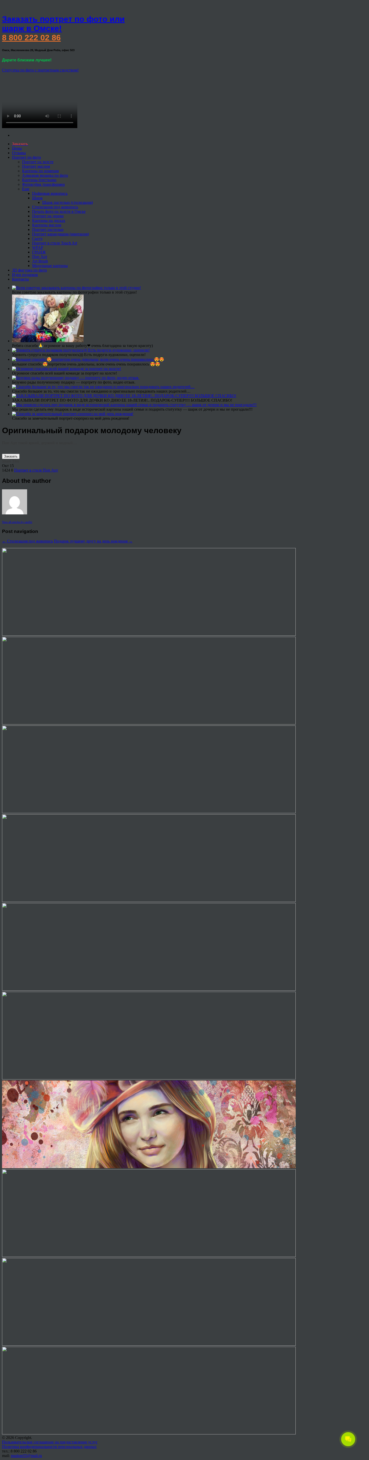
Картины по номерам (40, 171)
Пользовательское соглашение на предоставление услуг (50, 1442)
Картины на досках (48, 220)
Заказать (11, 456)
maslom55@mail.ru (26, 1455)
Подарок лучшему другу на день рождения (93, 541)
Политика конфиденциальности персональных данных (49, 1446)
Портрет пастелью (48, 229)
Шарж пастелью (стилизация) (67, 202)
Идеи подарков (25, 274)
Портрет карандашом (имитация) (60, 234)
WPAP (37, 247)
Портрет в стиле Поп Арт (36, 470)
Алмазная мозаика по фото (45, 175)
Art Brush (40, 261)
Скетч (37, 238)
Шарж (37, 198)
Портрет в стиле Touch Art (54, 243)
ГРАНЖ (39, 252)
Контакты (20, 279)
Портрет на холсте (37, 162)
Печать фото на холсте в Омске (59, 211)
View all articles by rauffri (17, 521)
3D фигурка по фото (29, 270)
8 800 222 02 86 (31, 37)
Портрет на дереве (48, 216)
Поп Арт (39, 256)
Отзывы (19, 153)
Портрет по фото (26, 157)
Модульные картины (50, 265)
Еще (25, 189)
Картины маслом (46, 225)
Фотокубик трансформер (43, 184)
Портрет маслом (36, 166)
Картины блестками (39, 180)
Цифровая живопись (50, 193)
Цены (17, 148)
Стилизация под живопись (55, 207)
